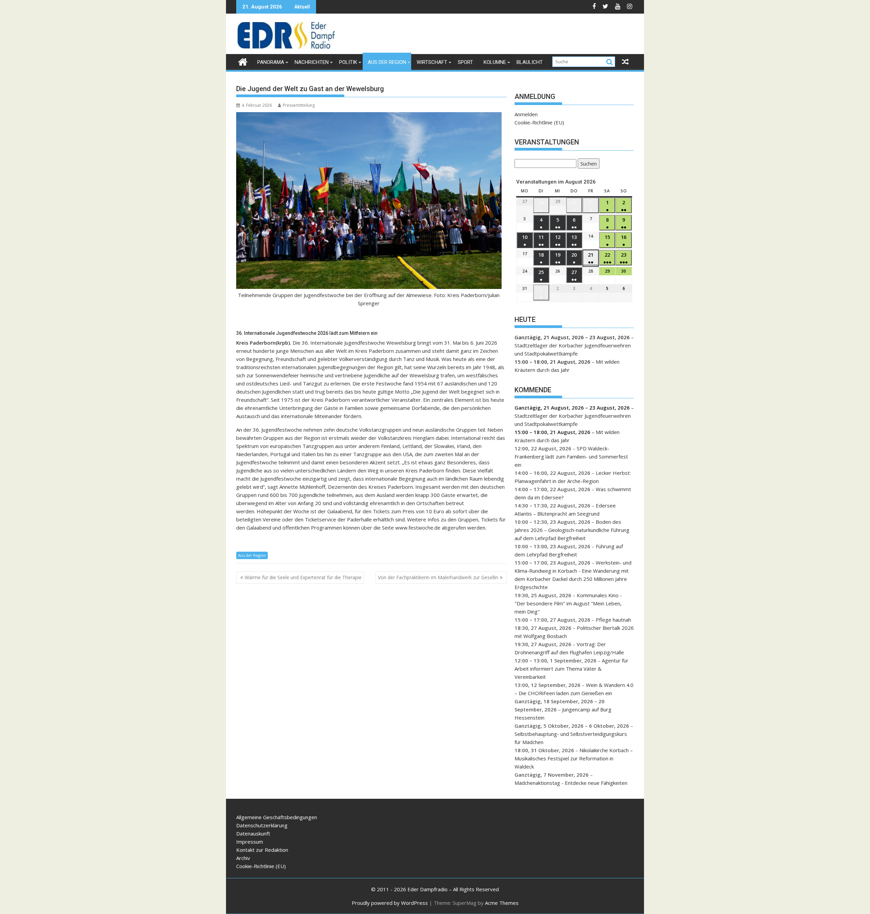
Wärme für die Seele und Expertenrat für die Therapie (303, 577)
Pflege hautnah (613, 619)
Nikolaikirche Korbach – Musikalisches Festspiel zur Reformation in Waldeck (574, 758)
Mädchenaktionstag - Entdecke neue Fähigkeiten (571, 782)
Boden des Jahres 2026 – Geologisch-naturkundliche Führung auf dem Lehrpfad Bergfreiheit (572, 529)
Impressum (249, 841)
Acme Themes (502, 902)
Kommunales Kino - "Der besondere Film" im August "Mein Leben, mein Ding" (568, 603)
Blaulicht (530, 62)
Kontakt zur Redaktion (262, 849)
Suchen (587, 164)
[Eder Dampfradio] (243, 61)
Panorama (270, 62)
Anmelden (526, 114)
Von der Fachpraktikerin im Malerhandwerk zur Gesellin (438, 577)
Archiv (243, 858)
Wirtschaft (432, 62)
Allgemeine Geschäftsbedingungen (276, 817)
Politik (348, 62)
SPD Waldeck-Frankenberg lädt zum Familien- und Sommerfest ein (571, 456)
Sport (465, 62)
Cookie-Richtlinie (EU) (539, 122)
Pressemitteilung (299, 105)
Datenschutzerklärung (262, 825)
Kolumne (495, 62)
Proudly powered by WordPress (390, 902)
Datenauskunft (253, 833)
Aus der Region (387, 62)
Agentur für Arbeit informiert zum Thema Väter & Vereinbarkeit (571, 668)
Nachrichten (312, 62)
